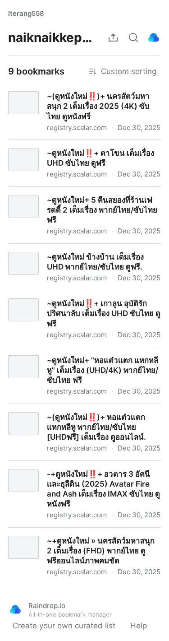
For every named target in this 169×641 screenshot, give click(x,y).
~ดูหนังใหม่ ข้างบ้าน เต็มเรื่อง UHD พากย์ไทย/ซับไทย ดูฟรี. (82, 253)
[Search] (133, 37)
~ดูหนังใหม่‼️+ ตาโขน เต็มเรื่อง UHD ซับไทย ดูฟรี (80, 149)
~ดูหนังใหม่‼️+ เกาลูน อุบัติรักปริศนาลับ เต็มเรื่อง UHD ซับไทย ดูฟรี (82, 300)
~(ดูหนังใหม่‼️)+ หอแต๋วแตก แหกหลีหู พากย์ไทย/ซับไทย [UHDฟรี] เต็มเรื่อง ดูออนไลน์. (83, 413)
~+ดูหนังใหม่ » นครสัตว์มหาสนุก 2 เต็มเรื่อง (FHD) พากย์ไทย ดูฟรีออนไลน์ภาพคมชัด (84, 537)
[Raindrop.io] (153, 37)
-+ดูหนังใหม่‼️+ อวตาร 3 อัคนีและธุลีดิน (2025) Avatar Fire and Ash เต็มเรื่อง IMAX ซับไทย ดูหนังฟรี (82, 475)
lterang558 (26, 13)
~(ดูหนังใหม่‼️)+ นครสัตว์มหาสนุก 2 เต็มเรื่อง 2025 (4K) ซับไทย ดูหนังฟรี (76, 93)
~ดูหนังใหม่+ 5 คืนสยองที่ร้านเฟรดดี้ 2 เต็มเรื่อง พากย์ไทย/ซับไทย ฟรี (78, 196)
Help (138, 625)
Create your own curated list (64, 625)
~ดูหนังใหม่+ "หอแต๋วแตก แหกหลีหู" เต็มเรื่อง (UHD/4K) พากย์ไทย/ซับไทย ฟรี (75, 357)
